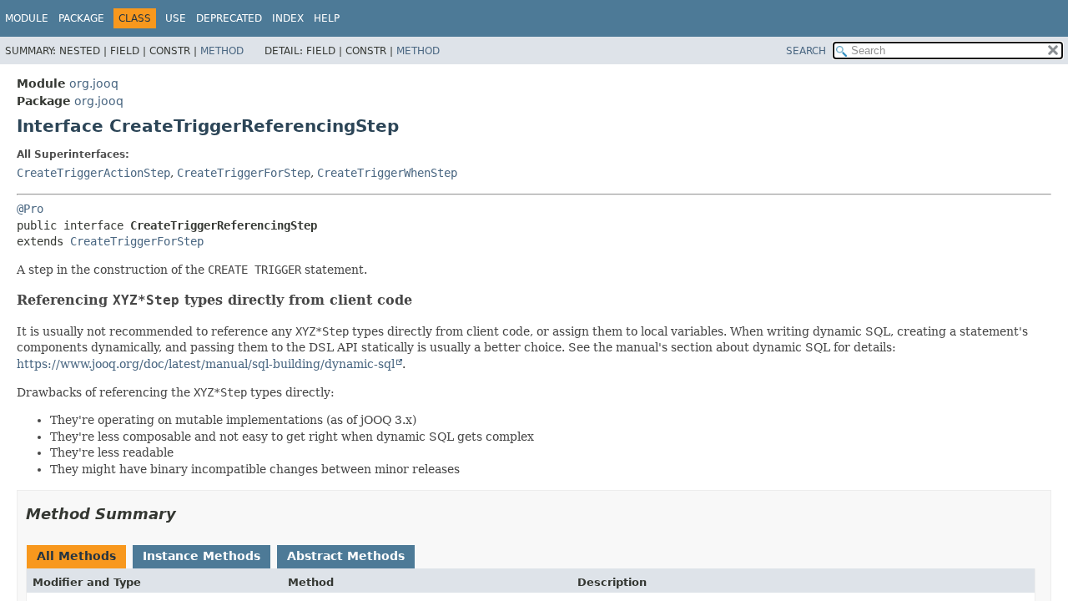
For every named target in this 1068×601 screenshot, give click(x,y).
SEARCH (806, 51)
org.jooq (93, 83)
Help (327, 18)
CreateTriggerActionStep (93, 172)
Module (26, 18)
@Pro (30, 208)
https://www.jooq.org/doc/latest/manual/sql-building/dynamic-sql (206, 364)
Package (81, 18)
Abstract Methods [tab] (346, 556)
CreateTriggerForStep (243, 172)
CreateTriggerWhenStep (387, 172)
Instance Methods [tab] (201, 556)
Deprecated (229, 18)
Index (288, 18)
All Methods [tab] (76, 556)
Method (222, 51)
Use (175, 18)
